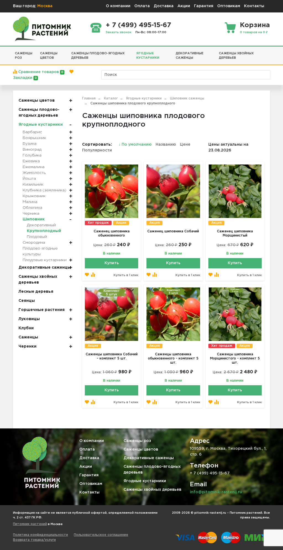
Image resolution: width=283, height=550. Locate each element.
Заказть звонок (119, 32)
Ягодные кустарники (145, 481)
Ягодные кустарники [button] (147, 56)
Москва (45, 6)
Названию (166, 144)
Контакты (254, 6)
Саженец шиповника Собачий (173, 231)
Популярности (97, 150)
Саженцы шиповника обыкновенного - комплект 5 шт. (173, 358)
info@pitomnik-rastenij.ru (216, 492)
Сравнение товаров (40, 72)
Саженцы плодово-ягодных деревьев (152, 469)
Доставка (164, 6)
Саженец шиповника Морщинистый (235, 233)
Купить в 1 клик (126, 275)
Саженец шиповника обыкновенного (112, 233)
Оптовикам (228, 6)
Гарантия (203, 6)
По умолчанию (136, 144)
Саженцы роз (137, 441)
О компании (118, 6)
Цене (185, 144)
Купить (111, 263)
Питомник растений (30, 524)
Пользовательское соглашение (101, 534)
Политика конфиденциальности (40, 534)
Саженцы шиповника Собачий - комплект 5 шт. (112, 356)
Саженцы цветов (141, 449)
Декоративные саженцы (149, 458)
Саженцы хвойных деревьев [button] (236, 56)
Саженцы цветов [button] (48, 56)
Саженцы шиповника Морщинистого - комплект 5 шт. (235, 358)
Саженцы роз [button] (23, 56)
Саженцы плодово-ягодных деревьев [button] (98, 56)
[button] (268, 51)
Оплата (142, 6)
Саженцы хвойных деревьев (152, 489)
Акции (183, 6)
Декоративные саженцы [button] (189, 56)
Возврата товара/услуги (34, 539)
